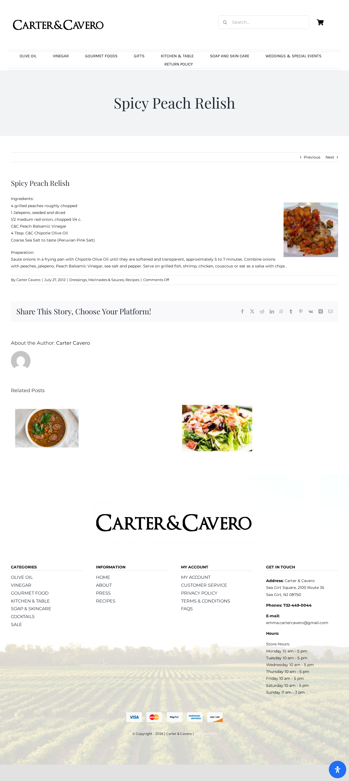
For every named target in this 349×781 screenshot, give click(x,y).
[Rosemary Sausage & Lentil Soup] (47, 403)
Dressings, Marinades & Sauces (96, 280)
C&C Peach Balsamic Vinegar (39, 226)
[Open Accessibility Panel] (337, 769)
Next (330, 157)
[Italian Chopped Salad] (217, 403)
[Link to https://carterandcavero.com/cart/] (320, 22)
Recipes (132, 280)
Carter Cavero (28, 280)
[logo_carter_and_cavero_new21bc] (58, 12)
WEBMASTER (206, 734)
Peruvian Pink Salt (76, 240)
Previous (312, 157)
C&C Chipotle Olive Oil (46, 233)
